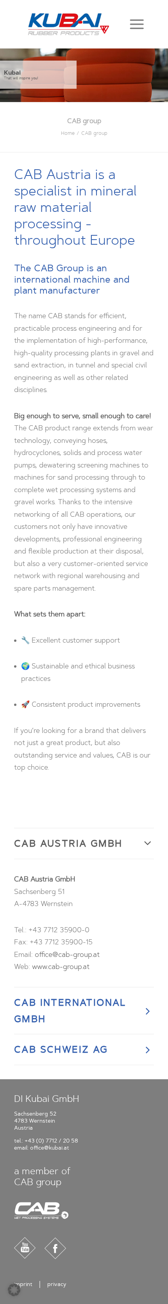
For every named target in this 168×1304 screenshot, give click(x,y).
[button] (136, 24)
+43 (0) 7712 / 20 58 (51, 1140)
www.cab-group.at (60, 966)
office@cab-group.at (67, 954)
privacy (56, 1284)
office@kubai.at (49, 1148)
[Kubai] (68, 24)
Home (68, 133)
